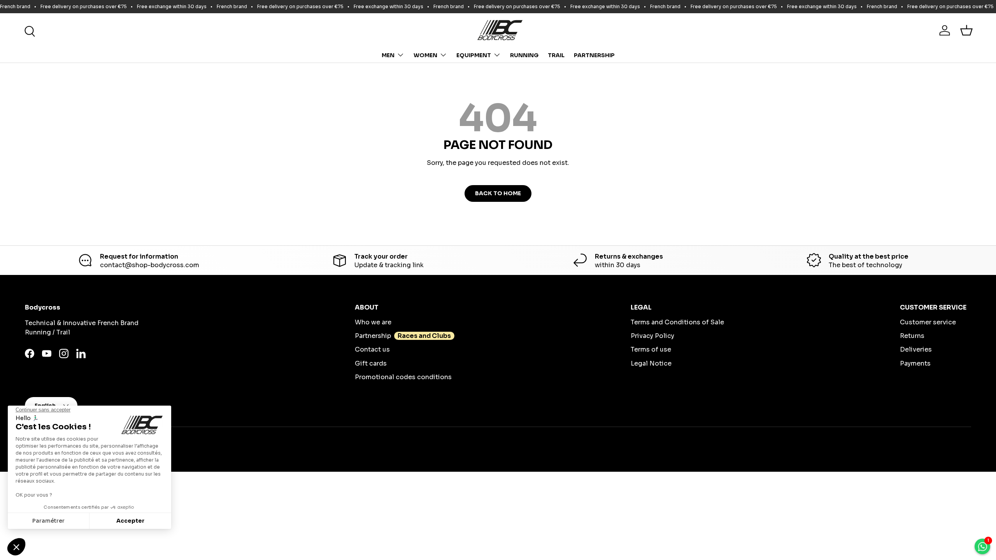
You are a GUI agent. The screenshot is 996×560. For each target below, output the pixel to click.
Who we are (373, 322)
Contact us (372, 349)
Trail (556, 55)
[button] (966, 30)
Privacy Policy (652, 336)
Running (524, 55)
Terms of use (651, 349)
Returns (912, 336)
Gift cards (371, 363)
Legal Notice (651, 363)
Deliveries (916, 349)
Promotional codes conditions (403, 377)
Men (388, 55)
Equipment (473, 55)
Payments (915, 363)
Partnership (594, 55)
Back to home (498, 193)
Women (425, 55)
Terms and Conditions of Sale (677, 322)
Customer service (928, 322)
